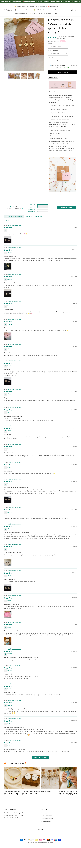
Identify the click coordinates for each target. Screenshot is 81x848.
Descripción (53, 77)
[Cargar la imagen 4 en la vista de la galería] (31, 76)
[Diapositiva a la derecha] (42, 76)
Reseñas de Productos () (33, 216)
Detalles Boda (46, 791)
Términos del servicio (47, 813)
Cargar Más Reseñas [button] (40, 757)
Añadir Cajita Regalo (53, 50)
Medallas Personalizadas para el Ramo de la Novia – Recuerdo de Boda (68, 793)
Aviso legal (44, 824)
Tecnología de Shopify (47, 842)
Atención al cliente (46, 821)
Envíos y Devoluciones (47, 815)
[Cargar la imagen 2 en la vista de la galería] (17, 76)
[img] (15, 207)
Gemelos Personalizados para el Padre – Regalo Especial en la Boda (31, 793)
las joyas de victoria (14, 225)
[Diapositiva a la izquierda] (5, 76)
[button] (41, 6)
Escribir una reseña (66, 207)
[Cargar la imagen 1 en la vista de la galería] (11, 76)
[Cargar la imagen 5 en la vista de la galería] (37, 76)
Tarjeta (50, 43)
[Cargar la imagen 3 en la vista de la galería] (24, 76)
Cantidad (50, 57)
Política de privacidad (47, 818)
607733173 (62, 126)
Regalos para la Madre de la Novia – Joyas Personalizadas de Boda (12, 793)
